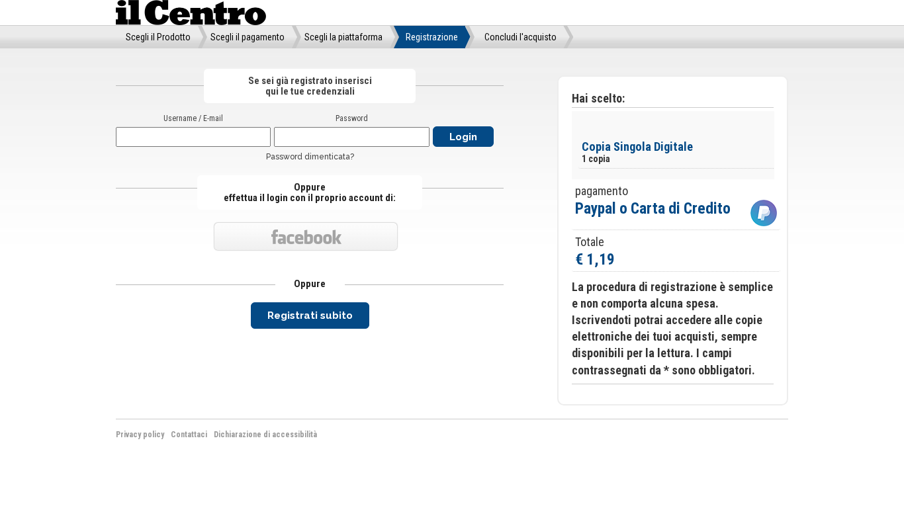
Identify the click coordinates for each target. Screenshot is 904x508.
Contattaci (189, 434)
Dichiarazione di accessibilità (265, 434)
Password (352, 118)
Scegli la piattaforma (343, 37)
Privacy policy (140, 434)
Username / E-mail (193, 118)
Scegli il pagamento (247, 37)
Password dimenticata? (310, 156)
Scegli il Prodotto (158, 37)
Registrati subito (310, 315)
